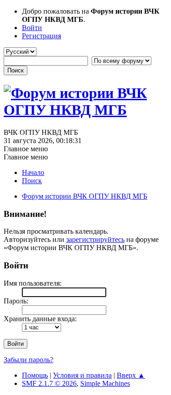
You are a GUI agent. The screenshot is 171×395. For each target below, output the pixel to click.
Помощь (35, 375)
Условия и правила (82, 375)
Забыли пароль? (28, 360)
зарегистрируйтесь (95, 239)
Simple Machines (105, 383)
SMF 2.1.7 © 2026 (49, 383)
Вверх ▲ (131, 375)
